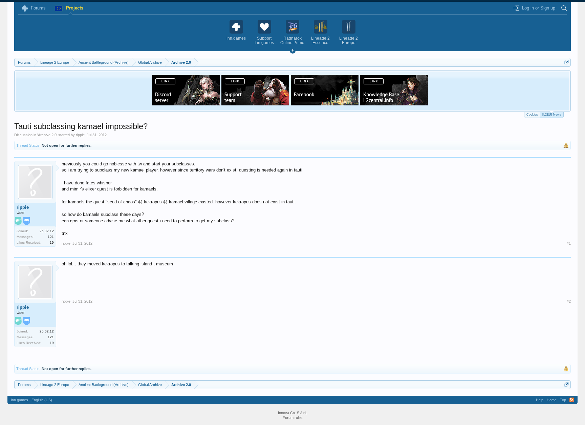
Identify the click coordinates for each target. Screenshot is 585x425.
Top (563, 400)
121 (51, 237)
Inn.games (19, 400)
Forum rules (293, 418)
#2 (569, 301)
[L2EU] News (551, 114)
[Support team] (255, 103)
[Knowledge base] (394, 103)
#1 (569, 243)
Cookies (532, 114)
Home (552, 400)
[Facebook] (325, 103)
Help (539, 400)
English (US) (41, 400)
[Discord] (186, 103)
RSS (571, 400)
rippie (80, 135)
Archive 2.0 (47, 135)
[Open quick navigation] (566, 62)
